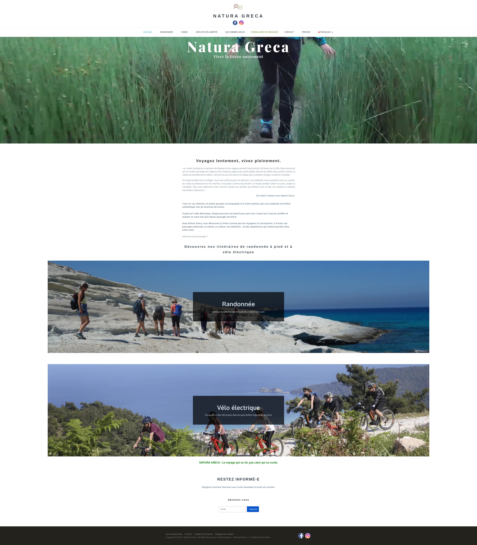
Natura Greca (238, 16)
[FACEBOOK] (235, 25)
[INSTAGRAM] (241, 25)
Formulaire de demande (264, 32)
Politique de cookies (224, 534)
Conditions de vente (203, 534)
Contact (289, 32)
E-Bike (184, 32)
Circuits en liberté (207, 32)
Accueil (147, 32)
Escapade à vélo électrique (218, 415)
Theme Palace (240, 537)
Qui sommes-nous (235, 32)
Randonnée (166, 32)
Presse (306, 32)
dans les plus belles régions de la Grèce (252, 415)
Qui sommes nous (174, 534)
